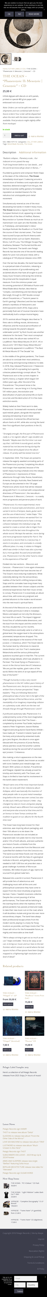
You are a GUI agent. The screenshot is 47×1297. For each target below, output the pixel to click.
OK (9, 14)
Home (5, 69)
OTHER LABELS (15, 69)
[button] (36, 136)
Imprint (41, 1239)
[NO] (44, 9)
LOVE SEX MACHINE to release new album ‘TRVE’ (23, 1142)
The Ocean (28, 144)
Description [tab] (9, 152)
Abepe (40, 1233)
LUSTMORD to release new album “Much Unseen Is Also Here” (20, 1146)
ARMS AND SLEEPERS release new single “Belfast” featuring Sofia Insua (20, 1162)
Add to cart (19, 135)
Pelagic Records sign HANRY (15, 1129)
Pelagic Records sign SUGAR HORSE (18, 1173)
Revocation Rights (36, 1251)
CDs (23, 69)
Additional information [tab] (32, 152)
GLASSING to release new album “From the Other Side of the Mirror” (21, 1137)
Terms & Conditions (35, 1263)
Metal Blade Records (15, 144)
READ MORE (34, 14)
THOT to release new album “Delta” (18, 1132)
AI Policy (40, 1269)
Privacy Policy (38, 1245)
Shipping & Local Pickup (34, 1257)
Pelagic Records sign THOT (14, 1151)
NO (19, 14)
